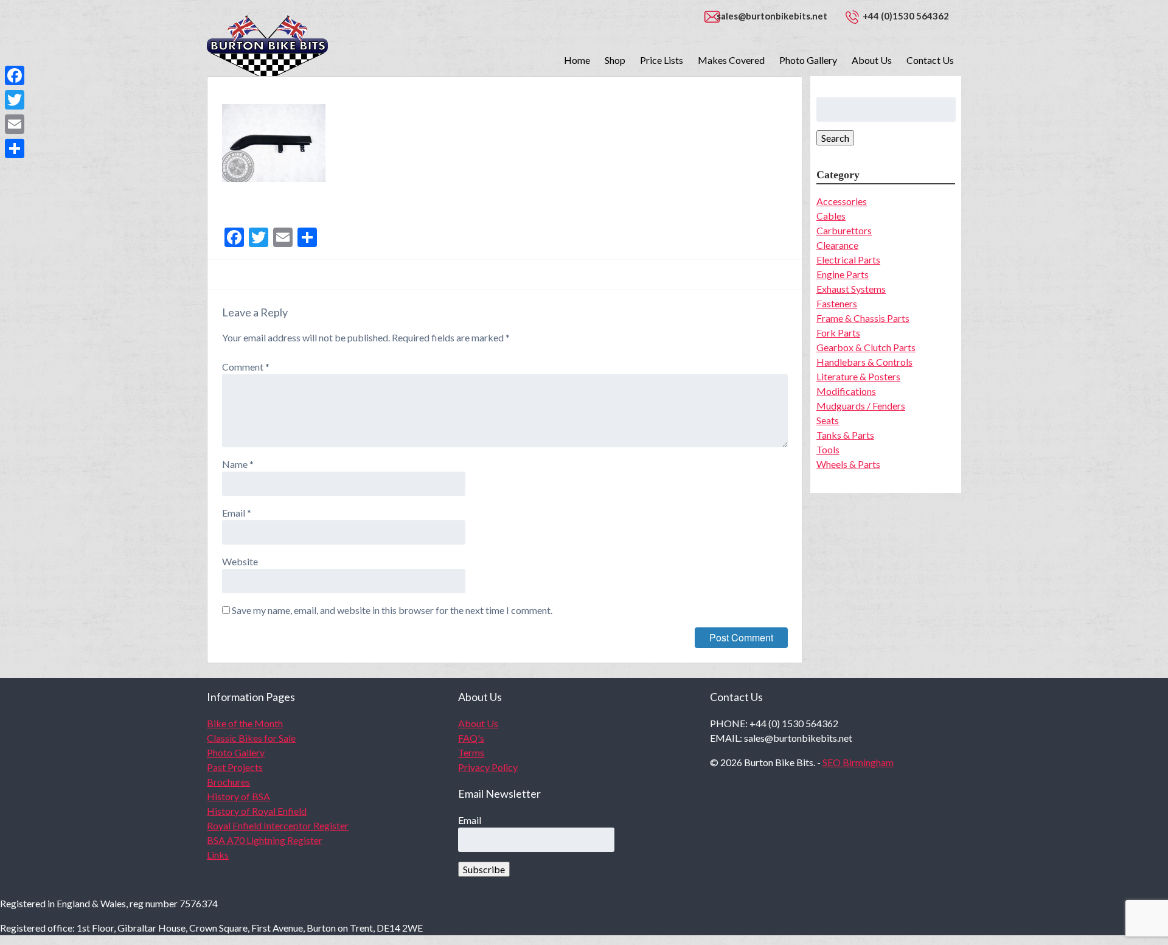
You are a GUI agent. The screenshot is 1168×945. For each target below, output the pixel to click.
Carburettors (844, 230)
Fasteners (836, 303)
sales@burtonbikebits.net (772, 15)
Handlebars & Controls (864, 362)
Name (238, 464)
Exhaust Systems (851, 289)
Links (218, 854)
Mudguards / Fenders (860, 405)
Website (240, 561)
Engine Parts (842, 274)
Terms (471, 752)
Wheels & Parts (848, 464)
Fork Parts (838, 332)
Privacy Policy (488, 767)
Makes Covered (731, 60)
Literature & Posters (858, 376)
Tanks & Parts (845, 435)
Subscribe (484, 869)
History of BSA (238, 796)
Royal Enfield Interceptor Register (278, 825)
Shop (615, 60)
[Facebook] (14, 75)
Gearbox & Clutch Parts (866, 347)
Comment (245, 366)
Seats (827, 420)
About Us (872, 60)
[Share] (14, 148)
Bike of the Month (245, 723)
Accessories (841, 201)
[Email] (14, 124)
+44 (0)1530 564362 (906, 15)
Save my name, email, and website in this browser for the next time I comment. (392, 610)
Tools (827, 449)
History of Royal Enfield (257, 811)
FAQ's (471, 738)
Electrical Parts (848, 259)
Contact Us (930, 60)
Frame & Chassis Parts (862, 318)
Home (577, 60)
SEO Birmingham (858, 762)
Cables (831, 215)
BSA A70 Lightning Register (264, 840)
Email (236, 512)
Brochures (228, 781)
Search (835, 138)
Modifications (846, 391)
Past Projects (235, 767)
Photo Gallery (808, 60)
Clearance (837, 245)
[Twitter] (14, 100)
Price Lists (661, 60)
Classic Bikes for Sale (251, 738)
